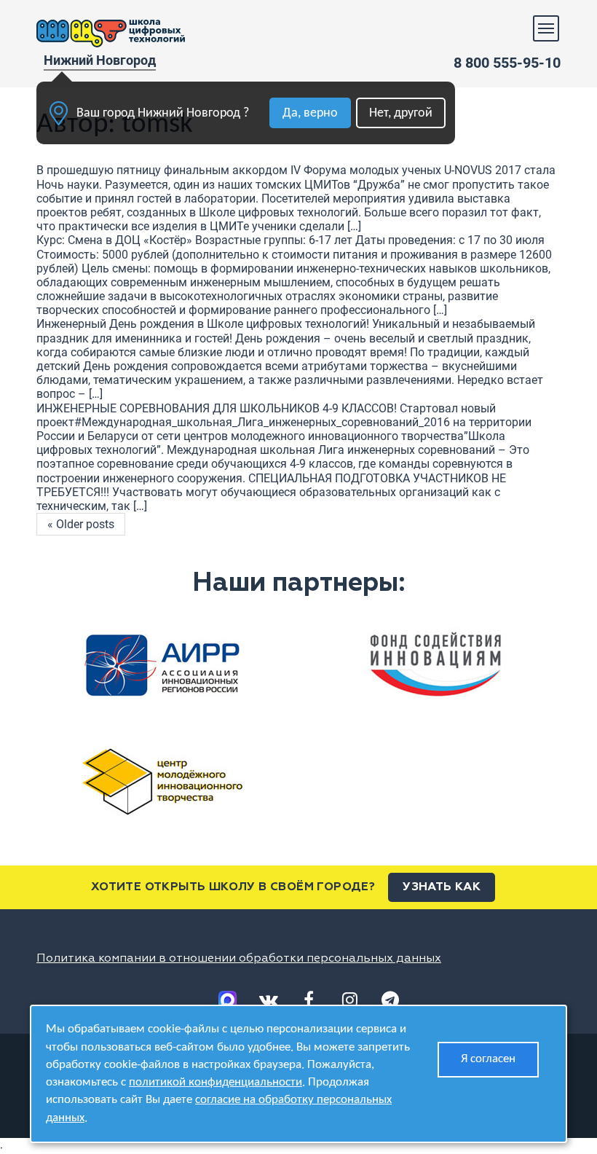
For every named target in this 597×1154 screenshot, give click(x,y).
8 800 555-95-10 (507, 62)
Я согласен (488, 1059)
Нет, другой (400, 113)
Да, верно (310, 113)
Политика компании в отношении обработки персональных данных (238, 959)
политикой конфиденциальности (215, 1082)
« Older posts (80, 524)
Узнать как (442, 887)
